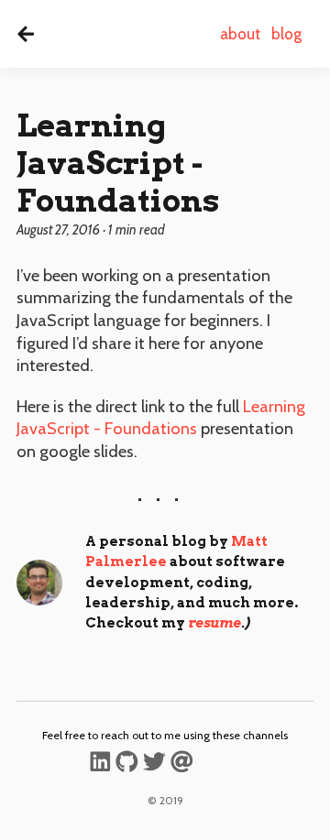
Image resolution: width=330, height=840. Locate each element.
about (240, 34)
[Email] (182, 764)
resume (214, 623)
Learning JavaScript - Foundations (160, 418)
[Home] (25, 34)
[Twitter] (154, 764)
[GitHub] (127, 764)
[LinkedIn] (100, 764)
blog (286, 34)
